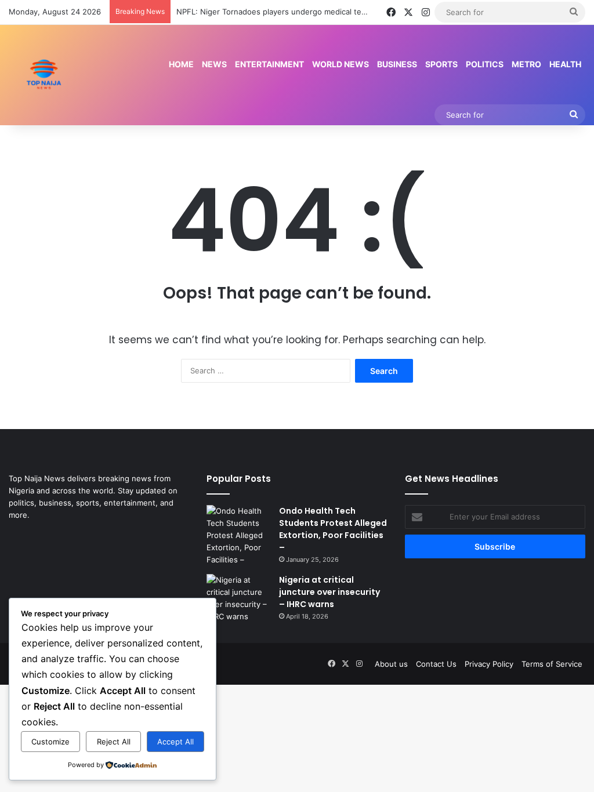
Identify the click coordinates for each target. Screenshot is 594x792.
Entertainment (269, 64)
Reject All (114, 741)
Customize (50, 741)
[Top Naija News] (44, 74)
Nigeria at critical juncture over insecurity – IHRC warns (329, 592)
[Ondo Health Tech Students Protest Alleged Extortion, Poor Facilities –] (238, 535)
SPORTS (441, 64)
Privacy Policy (489, 664)
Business (397, 64)
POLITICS (485, 64)
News (214, 64)
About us (391, 664)
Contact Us (436, 664)
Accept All (175, 741)
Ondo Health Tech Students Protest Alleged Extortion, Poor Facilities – (333, 529)
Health (565, 64)
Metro (526, 64)
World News (340, 64)
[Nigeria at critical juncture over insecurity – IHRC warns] (238, 598)
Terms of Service (551, 664)
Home (181, 64)
